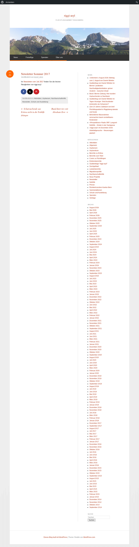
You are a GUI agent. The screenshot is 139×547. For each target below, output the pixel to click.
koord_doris (38, 77)
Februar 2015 (94, 494)
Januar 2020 (94, 373)
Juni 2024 (93, 252)
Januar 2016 (94, 465)
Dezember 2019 (95, 376)
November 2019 (95, 378)
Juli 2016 (92, 452)
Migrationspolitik (95, 172)
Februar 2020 (94, 371)
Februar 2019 (94, 402)
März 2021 (93, 339)
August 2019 (94, 386)
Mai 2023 (92, 284)
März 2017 (93, 436)
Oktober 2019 (94, 381)
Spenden (44, 57)
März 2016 (93, 463)
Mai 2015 (92, 486)
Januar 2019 (94, 405)
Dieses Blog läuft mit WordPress (55, 537)
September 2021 (95, 329)
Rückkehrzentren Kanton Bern (100, 187)
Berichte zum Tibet (96, 156)
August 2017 (94, 428)
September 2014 (95, 507)
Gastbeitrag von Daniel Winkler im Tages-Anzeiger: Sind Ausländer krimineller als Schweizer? (102, 101)
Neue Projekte (94, 177)
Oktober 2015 (94, 473)
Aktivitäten (38, 98)
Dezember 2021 (95, 321)
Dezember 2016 (95, 444)
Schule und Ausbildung (39, 102)
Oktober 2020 (94, 352)
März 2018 (93, 415)
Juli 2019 (92, 389)
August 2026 (94, 208)
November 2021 (95, 323)
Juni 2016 (93, 455)
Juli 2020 (92, 360)
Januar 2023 (94, 294)
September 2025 (95, 226)
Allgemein (93, 145)
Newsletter (26, 102)
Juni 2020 (93, 363)
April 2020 (93, 365)
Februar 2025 (94, 236)
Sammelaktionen (95, 190)
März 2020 (93, 368)
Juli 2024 (92, 250)
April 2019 (93, 397)
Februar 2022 (94, 315)
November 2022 (95, 300)
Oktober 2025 (94, 223)
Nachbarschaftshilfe (58, 98)
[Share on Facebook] (23, 91)
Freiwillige (29, 57)
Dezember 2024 (95, 239)
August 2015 (94, 478)
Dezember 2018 (95, 407)
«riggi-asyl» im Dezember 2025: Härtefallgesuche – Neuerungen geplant (101, 130)
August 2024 (94, 247)
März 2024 (93, 260)
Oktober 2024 (94, 242)
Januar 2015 (94, 497)
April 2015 (93, 489)
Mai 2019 (92, 394)
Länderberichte (95, 169)
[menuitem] (2, 2)
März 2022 (93, 313)
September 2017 (95, 426)
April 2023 (93, 286)
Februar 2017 (94, 439)
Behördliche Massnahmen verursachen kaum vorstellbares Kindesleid (101, 117)
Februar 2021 (94, 342)
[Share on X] (30, 91)
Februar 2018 (94, 418)
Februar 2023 (94, 292)
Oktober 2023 (94, 271)
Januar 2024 (94, 265)
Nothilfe (92, 182)
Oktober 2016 (94, 449)
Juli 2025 (92, 229)
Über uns (59, 57)
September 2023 (95, 273)
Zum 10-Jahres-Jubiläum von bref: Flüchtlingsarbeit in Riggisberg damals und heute (103, 109)
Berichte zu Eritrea (96, 153)
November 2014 (95, 502)
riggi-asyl (69, 15)
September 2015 (95, 476)
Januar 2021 (94, 344)
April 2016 (93, 460)
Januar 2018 (94, 421)
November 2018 (95, 410)
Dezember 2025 (95, 218)
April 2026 (93, 213)
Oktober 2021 (94, 326)
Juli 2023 (92, 279)
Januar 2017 (94, 442)
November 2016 (95, 447)
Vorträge (92, 198)
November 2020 (95, 350)
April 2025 (93, 234)
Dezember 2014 (95, 499)
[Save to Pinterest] (36, 91)
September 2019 (95, 384)
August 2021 (94, 331)
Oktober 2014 (94, 505)
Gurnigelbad (94, 166)
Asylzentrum (94, 151)
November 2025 (95, 221)
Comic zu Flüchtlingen (97, 158)
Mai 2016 (92, 457)
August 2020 (94, 357)
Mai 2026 (92, 210)
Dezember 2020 (95, 347)
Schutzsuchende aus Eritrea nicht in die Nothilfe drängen (33, 112)
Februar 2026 (94, 215)
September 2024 (95, 244)
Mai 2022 (92, 307)
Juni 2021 (93, 336)
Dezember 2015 (95, 468)
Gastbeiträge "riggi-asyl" (98, 164)
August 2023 (94, 276)
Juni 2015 (93, 484)
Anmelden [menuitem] (10, 2)
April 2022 (93, 310)
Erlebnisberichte (95, 161)
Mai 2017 (92, 434)
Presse (92, 185)
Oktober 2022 (94, 302)
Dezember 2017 (95, 423)
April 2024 (93, 257)
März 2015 (93, 492)
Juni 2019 (93, 392)
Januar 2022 (94, 318)
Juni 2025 (93, 231)
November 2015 (95, 471)
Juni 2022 (93, 305)
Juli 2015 (92, 481)
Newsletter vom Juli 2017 (33, 82)
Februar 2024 (94, 263)
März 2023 (93, 289)
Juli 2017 (92, 431)
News (16, 57)
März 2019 (93, 400)
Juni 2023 (93, 281)
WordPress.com (89, 537)
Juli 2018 (92, 413)
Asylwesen (46, 98)
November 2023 (95, 268)
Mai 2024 (92, 255)
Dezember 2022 (95, 297)
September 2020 (95, 355)
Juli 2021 (92, 334)
